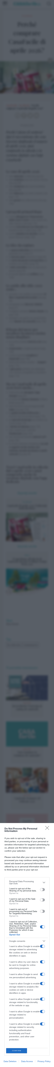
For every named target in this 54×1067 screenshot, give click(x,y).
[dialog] (27, 945)
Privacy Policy (44, 1061)
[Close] (48, 829)
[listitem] (27, 882)
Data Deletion (10, 1061)
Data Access (27, 1061)
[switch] (42, 889)
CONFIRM (16, 1050)
